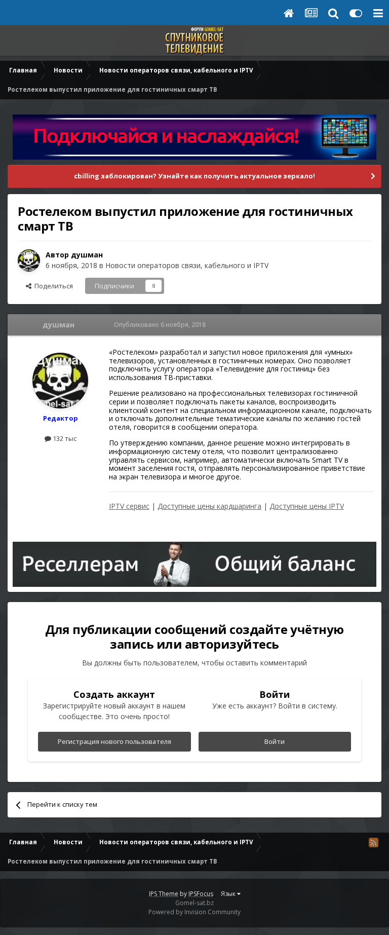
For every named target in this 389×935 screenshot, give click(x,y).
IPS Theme (163, 893)
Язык (229, 893)
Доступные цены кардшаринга (209, 506)
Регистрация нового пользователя (114, 741)
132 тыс (63, 438)
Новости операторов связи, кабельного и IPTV (186, 265)
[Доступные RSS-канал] (373, 842)
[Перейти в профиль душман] (29, 260)
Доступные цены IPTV (306, 506)
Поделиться (52, 285)
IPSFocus (200, 893)
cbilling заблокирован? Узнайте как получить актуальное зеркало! (194, 175)
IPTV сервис (129, 506)
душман (87, 254)
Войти (274, 741)
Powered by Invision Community (194, 912)
